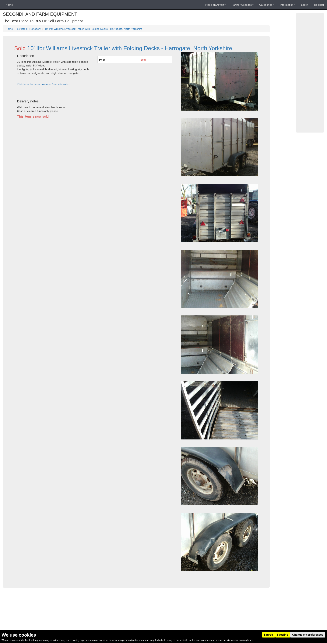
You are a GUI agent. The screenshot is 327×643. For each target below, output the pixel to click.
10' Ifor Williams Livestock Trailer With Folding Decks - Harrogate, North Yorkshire (93, 28)
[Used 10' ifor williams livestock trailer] (219, 476)
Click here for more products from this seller (43, 84)
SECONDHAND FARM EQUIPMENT (40, 14)
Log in (304, 4)
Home (9, 4)
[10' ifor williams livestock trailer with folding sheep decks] (219, 81)
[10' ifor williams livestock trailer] (219, 213)
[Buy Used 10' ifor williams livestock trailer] (219, 344)
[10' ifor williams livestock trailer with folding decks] (219, 147)
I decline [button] (282, 634)
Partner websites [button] (242, 4)
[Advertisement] (94, 156)
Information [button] (287, 4)
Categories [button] (265, 4)
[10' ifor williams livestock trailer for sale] (219, 542)
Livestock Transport (28, 28)
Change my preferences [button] (307, 634)
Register (319, 4)
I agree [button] (268, 634)
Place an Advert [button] (214, 4)
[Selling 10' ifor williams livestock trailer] (219, 410)
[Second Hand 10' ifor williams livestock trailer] (219, 279)
